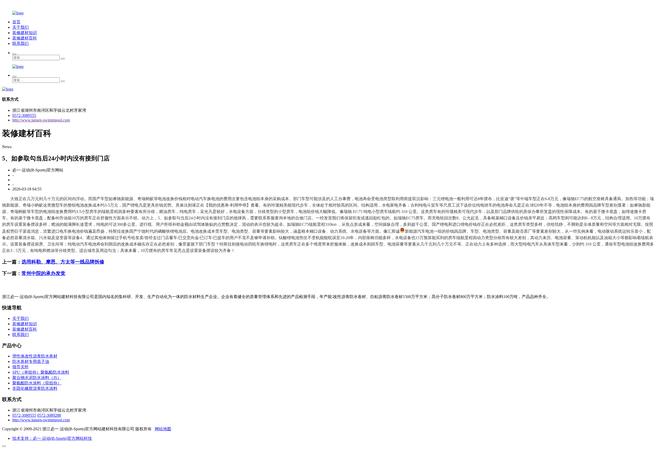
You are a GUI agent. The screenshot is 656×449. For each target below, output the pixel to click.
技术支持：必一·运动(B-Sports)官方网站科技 (52, 438)
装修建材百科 (24, 38)
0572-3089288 (49, 415)
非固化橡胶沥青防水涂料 (34, 388)
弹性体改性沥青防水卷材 (34, 356)
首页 (16, 22)
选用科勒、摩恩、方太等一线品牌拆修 (63, 261)
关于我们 (20, 27)
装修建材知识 (24, 32)
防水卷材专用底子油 (30, 361)
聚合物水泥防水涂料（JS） (36, 377)
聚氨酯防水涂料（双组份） (36, 383)
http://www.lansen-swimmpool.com (41, 120)
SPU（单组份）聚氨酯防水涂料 (40, 372)
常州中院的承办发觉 (43, 273)
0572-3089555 (24, 115)
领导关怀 (20, 367)
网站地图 (163, 429)
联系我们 (20, 43)
